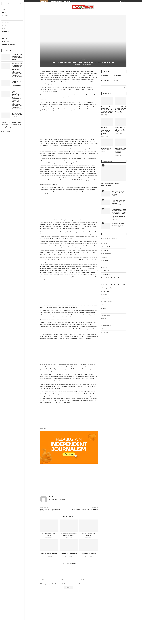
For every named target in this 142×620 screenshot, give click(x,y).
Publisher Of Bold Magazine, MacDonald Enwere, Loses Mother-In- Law (17, 84)
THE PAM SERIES (107, 325)
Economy (105, 250)
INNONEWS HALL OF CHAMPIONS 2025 (113, 284)
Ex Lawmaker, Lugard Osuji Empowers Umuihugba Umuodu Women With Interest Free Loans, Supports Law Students (107, 110)
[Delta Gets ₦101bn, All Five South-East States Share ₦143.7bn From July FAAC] (120, 101)
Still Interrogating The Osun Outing (106, 149)
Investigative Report (8, 44)
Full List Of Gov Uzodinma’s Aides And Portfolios (112, 184)
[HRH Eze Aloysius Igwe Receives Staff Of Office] (5, 115)
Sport (3, 28)
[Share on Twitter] (72, 491)
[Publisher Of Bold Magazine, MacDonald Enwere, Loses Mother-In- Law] (5, 83)
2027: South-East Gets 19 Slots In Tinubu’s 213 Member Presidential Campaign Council (120, 151)
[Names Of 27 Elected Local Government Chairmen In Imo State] (105, 202)
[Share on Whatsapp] (75, 491)
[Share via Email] (78, 491)
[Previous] (48, 1)
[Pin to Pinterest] (74, 491)
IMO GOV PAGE (106, 274)
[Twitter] (3, 131)
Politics (3, 19)
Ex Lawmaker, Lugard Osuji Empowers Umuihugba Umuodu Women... (70, 1)
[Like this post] (69, 491)
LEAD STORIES (5, 22)
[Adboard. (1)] (69, 432)
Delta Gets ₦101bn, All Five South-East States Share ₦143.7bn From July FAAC (120, 109)
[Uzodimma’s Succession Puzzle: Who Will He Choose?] (69, 545)
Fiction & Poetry (107, 264)
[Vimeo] (11, 131)
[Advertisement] (52, 125)
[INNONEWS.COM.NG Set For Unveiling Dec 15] (105, 226)
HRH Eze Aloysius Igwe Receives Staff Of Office (17, 115)
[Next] (50, 1)
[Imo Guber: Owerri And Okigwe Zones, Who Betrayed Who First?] (69, 526)
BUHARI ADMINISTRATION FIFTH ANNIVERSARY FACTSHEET (111, 239)
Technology (105, 322)
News (104, 308)
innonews (78, 64)
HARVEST (105, 267)
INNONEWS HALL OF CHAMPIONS (112, 277)
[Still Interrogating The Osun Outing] (49, 526)
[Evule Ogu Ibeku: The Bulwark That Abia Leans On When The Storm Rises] (49, 545)
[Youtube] (9, 131)
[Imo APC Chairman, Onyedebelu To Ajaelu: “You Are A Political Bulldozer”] (120, 122)
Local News (5, 31)
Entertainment (106, 253)
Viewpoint (4, 25)
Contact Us (4, 35)
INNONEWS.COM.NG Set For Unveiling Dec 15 (118, 224)
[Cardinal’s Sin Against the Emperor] (88, 526)
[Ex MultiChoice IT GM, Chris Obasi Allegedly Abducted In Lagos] (5, 57)
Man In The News (107, 301)
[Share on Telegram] (77, 491)
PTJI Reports (5, 41)
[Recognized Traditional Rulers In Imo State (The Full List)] (105, 193)
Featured (105, 260)
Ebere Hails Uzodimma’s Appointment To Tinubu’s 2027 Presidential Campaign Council (106, 131)
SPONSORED (106, 315)
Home (3, 9)
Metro (104, 305)
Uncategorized (106, 329)
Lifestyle (104, 294)
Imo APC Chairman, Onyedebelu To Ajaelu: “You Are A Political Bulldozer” (120, 130)
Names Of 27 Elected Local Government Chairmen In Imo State (118, 202)
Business (104, 243)
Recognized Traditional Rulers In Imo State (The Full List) (118, 193)
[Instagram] (5, 131)
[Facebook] (1, 131)
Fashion (104, 257)
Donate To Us (5, 15)
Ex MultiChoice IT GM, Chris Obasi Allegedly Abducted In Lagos (17, 57)
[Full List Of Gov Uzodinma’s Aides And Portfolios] (113, 173)
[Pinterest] (7, 131)
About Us (4, 38)
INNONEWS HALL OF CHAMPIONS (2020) (114, 281)
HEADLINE (4, 12)
